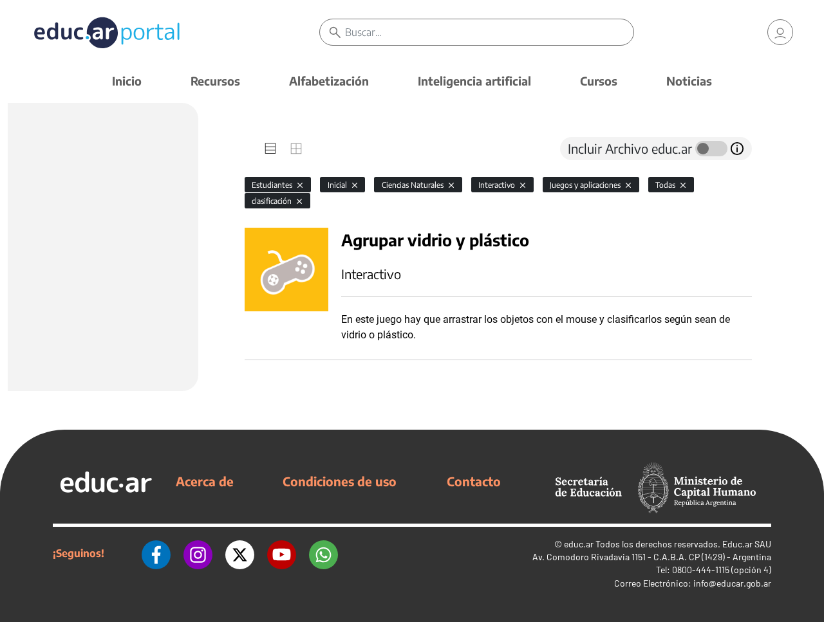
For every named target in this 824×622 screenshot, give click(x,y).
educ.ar (579, 543)
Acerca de (205, 481)
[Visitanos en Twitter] (239, 553)
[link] (780, 32)
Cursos (598, 80)
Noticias (689, 80)
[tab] (270, 148)
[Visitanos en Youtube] (281, 553)
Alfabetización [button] (329, 80)
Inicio (127, 80)
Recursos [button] (215, 80)
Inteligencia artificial (474, 80)
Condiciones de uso (340, 481)
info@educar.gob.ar (732, 583)
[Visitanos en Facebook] (156, 553)
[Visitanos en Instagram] (197, 553)
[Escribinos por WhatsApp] (323, 553)
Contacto (474, 481)
